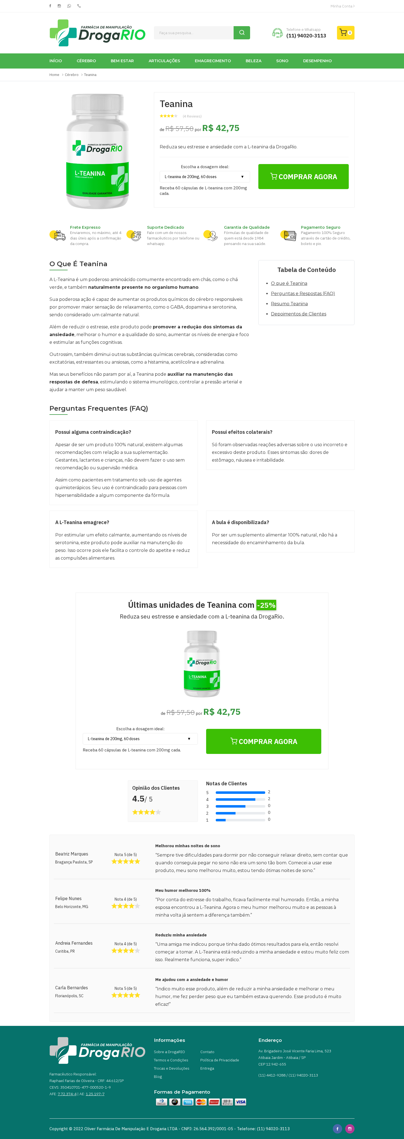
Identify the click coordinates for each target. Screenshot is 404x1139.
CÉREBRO (86, 60)
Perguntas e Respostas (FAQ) (303, 293)
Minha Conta (342, 6)
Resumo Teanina (289, 303)
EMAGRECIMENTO (213, 60)
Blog (158, 1076)
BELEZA (253, 60)
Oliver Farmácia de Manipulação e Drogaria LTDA (131, 1128)
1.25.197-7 (95, 1093)
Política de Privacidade (219, 1060)
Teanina (90, 74)
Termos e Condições (171, 1060)
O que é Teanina (289, 283)
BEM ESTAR (122, 60)
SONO (282, 60)
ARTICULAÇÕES (164, 60)
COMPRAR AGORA (307, 176)
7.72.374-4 (67, 1093)
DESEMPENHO (317, 60)
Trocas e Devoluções (171, 1068)
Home (54, 74)
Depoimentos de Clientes (298, 314)
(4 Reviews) (192, 116)
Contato (207, 1051)
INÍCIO (55, 60)
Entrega (207, 1068)
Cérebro (72, 74)
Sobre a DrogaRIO (169, 1051)
